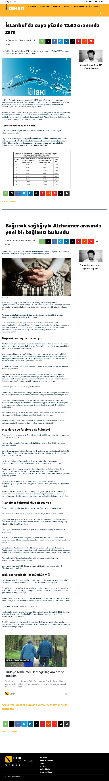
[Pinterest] (78, 41)
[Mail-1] (102, 1)
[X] (48, 41)
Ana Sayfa (5, 201)
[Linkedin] (66, 41)
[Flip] (91, 41)
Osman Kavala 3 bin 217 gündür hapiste (91, 66)
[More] (97, 41)
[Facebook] (99, 1)
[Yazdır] (67, 193)
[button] (100, 13)
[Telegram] (60, 41)
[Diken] (14, 7)
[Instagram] (87, 1)
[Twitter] (93, 1)
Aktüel (13, 201)
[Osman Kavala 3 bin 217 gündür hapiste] (90, 56)
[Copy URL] (72, 41)
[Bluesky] (90, 1)
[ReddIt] (84, 41)
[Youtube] (96, 1)
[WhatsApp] (42, 41)
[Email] (60, 193)
